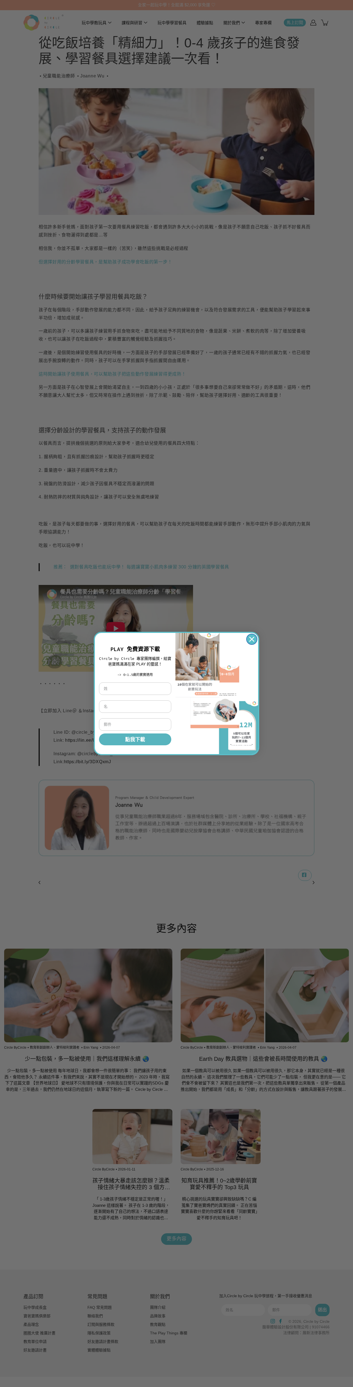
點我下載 (135, 739)
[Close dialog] (252, 639)
